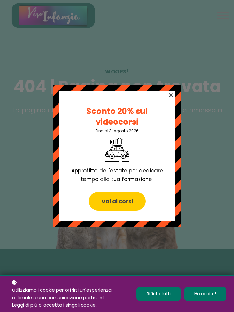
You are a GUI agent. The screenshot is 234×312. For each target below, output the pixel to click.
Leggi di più (24, 305)
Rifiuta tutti (159, 294)
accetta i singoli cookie (69, 305)
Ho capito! (205, 294)
